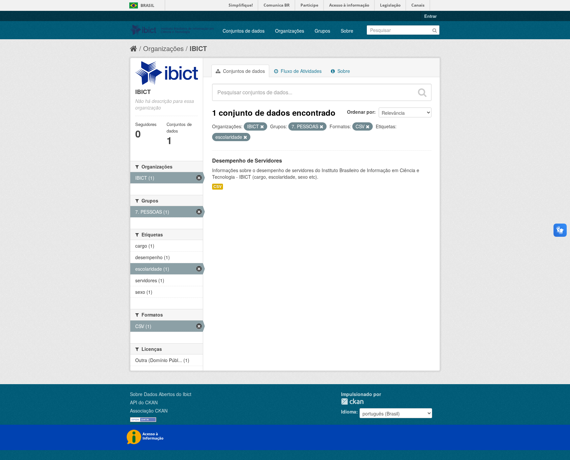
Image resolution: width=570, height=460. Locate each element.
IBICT (198, 48)
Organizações (289, 30)
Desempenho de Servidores (247, 160)
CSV (217, 186)
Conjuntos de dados (244, 30)
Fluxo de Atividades (300, 71)
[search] (422, 92)
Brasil (147, 5)
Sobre (347, 30)
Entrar (430, 16)
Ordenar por (360, 111)
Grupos (322, 30)
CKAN (352, 401)
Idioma (348, 411)
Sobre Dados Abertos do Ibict (160, 394)
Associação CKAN (149, 410)
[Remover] (262, 126)
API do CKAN (144, 402)
